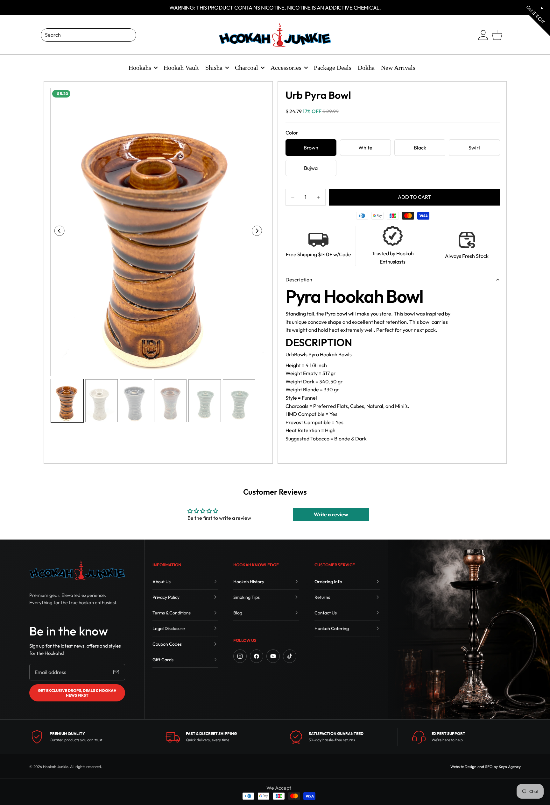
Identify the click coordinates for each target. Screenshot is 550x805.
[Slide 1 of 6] (67, 401)
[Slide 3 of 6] (136, 401)
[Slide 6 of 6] (239, 401)
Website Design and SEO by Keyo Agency (485, 766)
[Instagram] (240, 656)
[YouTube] (273, 656)
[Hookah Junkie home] (77, 570)
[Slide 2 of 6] (101, 401)
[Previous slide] (57, 232)
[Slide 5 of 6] (205, 401)
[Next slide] (259, 232)
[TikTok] (289, 656)
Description (299, 279)
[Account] (483, 35)
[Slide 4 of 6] (170, 401)
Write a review (331, 514)
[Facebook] (256, 656)
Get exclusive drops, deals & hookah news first (77, 693)
